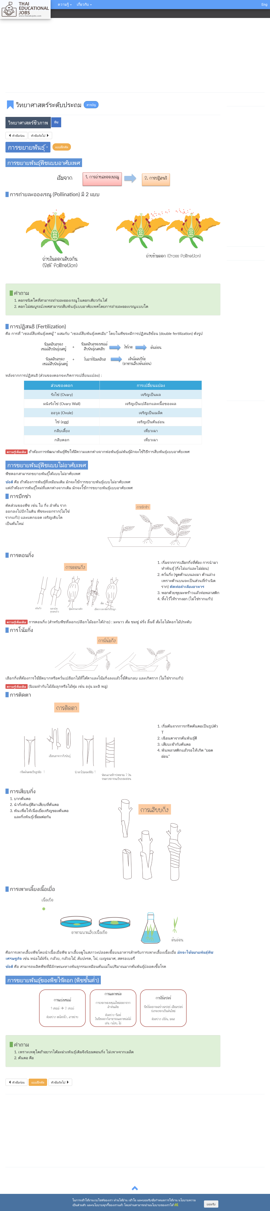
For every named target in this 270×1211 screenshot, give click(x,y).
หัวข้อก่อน (18, 135)
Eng (264, 4)
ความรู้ (64, 4)
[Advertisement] (132, 56)
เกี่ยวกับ (83, 4)
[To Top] (135, 1190)
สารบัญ (91, 105)
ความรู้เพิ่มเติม (16, 452)
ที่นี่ (176, 1205)
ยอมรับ (211, 1204)
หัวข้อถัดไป (38, 135)
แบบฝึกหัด (61, 147)
